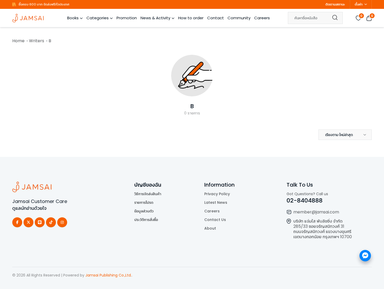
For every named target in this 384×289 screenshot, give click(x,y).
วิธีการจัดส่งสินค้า (147, 193)
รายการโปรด (143, 202)
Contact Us (215, 219)
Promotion (127, 18)
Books (73, 18)
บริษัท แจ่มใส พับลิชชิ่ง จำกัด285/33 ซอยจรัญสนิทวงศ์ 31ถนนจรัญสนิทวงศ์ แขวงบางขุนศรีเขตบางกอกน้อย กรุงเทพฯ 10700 (322, 229)
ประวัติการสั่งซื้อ (146, 219)
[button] (345, 135)
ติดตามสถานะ (335, 4)
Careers (262, 18)
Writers (36, 41)
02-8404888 (305, 200)
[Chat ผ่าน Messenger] (365, 255)
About (210, 228)
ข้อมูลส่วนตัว (144, 211)
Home (18, 41)
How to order (190, 18)
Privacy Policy (217, 193)
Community (239, 18)
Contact (215, 18)
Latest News (215, 202)
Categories (97, 18)
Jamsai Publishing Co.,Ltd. (108, 275)
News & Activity (155, 18)
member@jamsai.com (316, 212)
